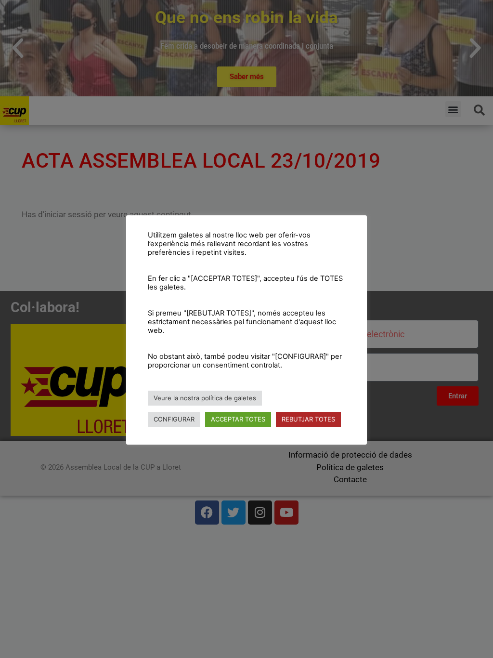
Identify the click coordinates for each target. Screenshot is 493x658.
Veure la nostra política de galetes (205, 398)
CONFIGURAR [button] (174, 419)
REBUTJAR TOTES (308, 419)
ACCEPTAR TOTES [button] (238, 419)
